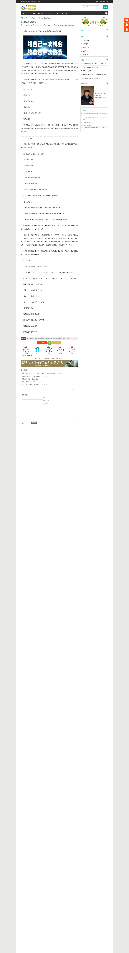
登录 (97, 1)
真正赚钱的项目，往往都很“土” (30, 379)
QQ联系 (106, 13)
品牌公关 (60, 25)
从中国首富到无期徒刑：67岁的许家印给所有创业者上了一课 (98, 74)
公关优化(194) (85, 40)
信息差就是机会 (26, 381)
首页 (24, 13)
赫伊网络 (74, 25)
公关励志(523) (85, 51)
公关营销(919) (85, 47)
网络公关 (40, 13)
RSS (107, 1)
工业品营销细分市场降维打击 (43, 358)
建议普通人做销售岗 (86, 71)
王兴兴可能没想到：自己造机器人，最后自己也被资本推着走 (38, 373)
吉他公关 (64, 13)
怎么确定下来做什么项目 (56, 358)
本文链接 (51, 338)
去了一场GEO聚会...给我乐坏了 (30, 384)
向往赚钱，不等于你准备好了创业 (90, 67)
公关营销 (48, 13)
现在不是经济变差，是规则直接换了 (32, 376)
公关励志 (56, 13)
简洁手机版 (102, 1)
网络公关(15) (84, 44)
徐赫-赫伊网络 (28, 25)
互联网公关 (64, 25)
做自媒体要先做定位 (28, 22)
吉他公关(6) (84, 54)
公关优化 (32, 13)
